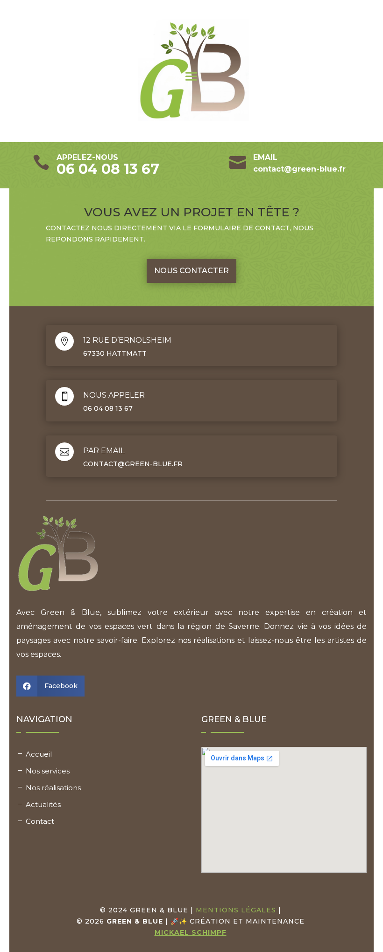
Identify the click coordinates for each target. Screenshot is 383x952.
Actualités (43, 804)
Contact (40, 821)
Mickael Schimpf (191, 932)
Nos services (48, 770)
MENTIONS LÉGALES (236, 910)
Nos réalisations (53, 787)
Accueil (39, 754)
